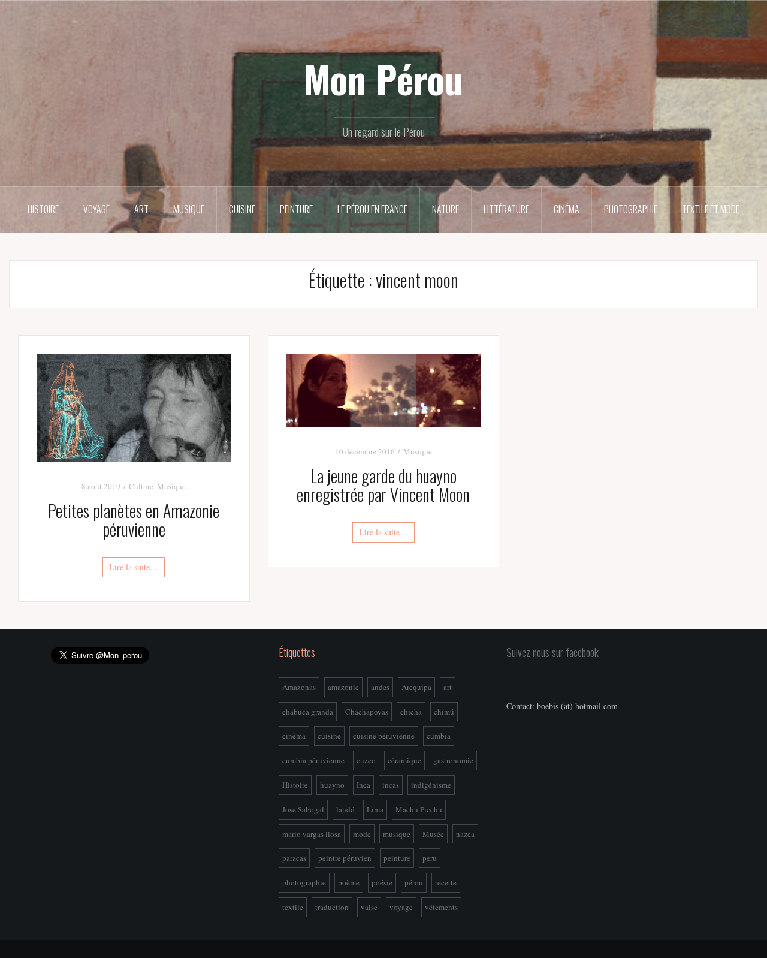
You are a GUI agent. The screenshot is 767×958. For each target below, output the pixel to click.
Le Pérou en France (372, 209)
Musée (433, 834)
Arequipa (416, 687)
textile (292, 907)
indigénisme (431, 784)
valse (369, 907)
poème (349, 882)
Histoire (43, 209)
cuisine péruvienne (384, 735)
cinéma (294, 735)
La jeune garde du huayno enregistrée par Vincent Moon (383, 485)
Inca (363, 784)
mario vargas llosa (311, 834)
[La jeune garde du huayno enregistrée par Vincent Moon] (383, 389)
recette (446, 882)
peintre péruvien (345, 857)
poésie (382, 882)
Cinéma (566, 209)
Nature (445, 209)
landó (345, 809)
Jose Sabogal (303, 809)
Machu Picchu (418, 809)
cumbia (439, 735)
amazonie (343, 687)
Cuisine (242, 209)
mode (362, 834)
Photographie (630, 209)
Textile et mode (710, 209)
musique (396, 834)
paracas (294, 857)
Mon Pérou (383, 78)
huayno (332, 784)
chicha (411, 711)
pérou (413, 882)
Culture (141, 486)
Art (141, 209)
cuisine (329, 735)
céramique (404, 760)
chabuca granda (307, 711)
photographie (304, 882)
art (447, 687)
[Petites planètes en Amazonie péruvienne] (134, 406)
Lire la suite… (133, 567)
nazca (465, 834)
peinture (397, 857)
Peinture (296, 209)
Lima (375, 809)
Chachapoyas (366, 711)
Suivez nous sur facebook (552, 652)
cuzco (366, 760)
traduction (332, 907)
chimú (444, 711)
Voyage (96, 209)
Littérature (506, 209)
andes (380, 687)
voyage (401, 907)
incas (390, 784)
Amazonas (299, 687)
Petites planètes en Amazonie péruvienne (133, 519)
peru (429, 857)
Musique (188, 209)
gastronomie (453, 760)
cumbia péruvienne (313, 760)
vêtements (441, 907)
